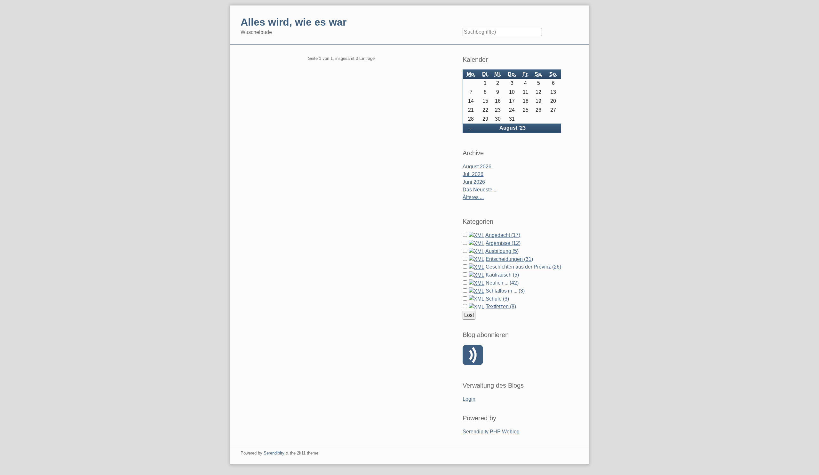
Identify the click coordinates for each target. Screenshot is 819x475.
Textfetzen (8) (501, 306)
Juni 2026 (474, 182)
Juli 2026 (473, 174)
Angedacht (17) (502, 235)
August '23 (512, 128)
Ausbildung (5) (502, 251)
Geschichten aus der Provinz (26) (523, 267)
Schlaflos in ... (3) (505, 291)
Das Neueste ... (480, 189)
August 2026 (477, 166)
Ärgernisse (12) (503, 243)
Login (469, 399)
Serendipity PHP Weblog (491, 431)
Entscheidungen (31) (509, 259)
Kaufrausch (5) (502, 275)
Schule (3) (497, 299)
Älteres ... (473, 197)
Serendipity (274, 453)
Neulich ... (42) (502, 283)
